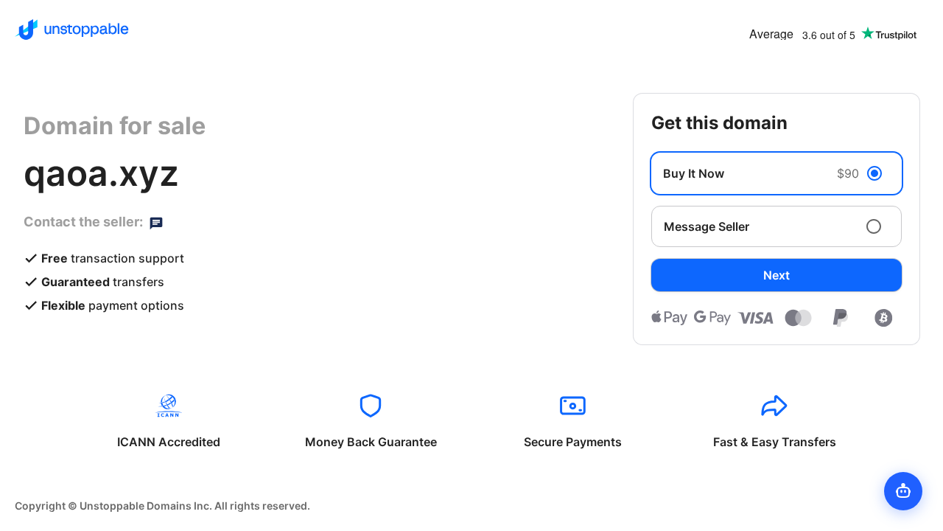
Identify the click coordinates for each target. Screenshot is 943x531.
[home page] (72, 29)
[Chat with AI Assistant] (903, 491)
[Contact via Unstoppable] (156, 222)
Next (776, 275)
